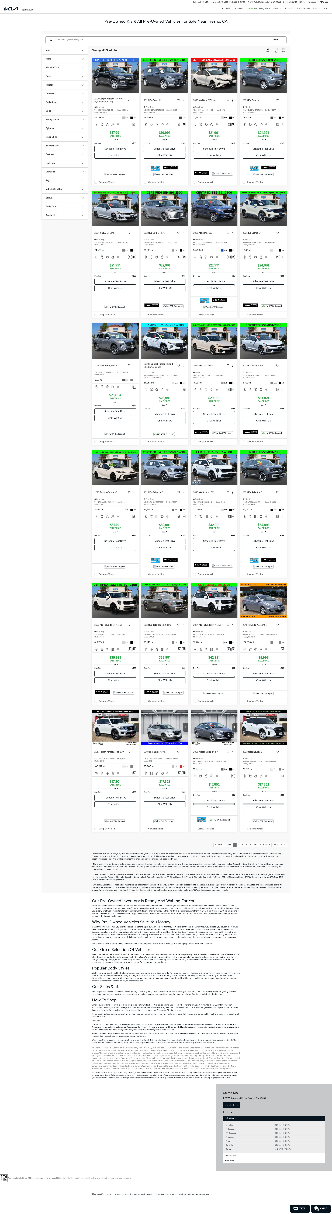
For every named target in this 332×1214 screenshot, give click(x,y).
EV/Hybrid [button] (252, 9)
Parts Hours (230, 1160)
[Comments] (134, 124)
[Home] (222, 8)
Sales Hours (230, 1118)
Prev (228, 845)
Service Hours (231, 1155)
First (219, 845)
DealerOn (126, 1194)
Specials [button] (287, 9)
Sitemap (134, 1194)
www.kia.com (204, 1194)
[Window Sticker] (183, 124)
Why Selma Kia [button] (320, 9)
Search (275, 40)
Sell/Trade (264, 9)
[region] (115, 143)
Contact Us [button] (231, 1105)
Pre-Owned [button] (238, 9)
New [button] (228, 9)
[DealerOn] (98, 1194)
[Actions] (134, 100)
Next (257, 845)
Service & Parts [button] (302, 9)
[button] (136, 75)
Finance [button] (277, 9)
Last (266, 845)
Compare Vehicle (107, 182)
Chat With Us (115, 155)
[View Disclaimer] (118, 124)
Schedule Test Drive (115, 149)
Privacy (141, 1194)
